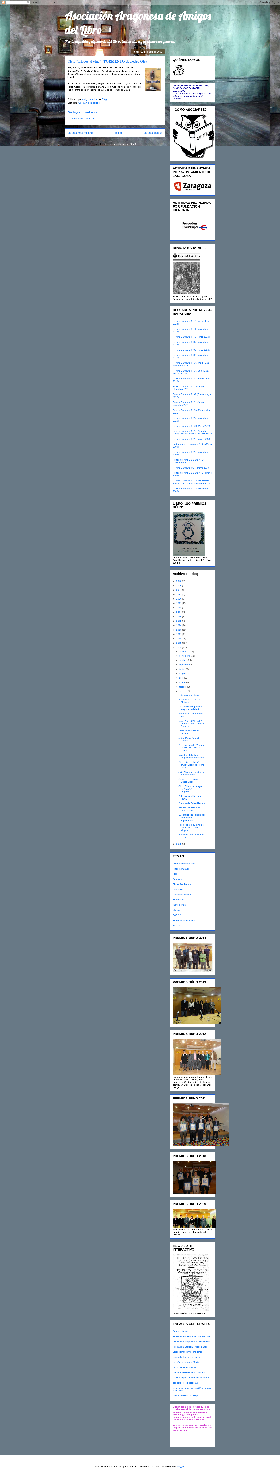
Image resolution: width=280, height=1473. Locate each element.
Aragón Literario (181, 1331)
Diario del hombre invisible (186, 1357)
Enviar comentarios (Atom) (122, 144)
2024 (179, 590)
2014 (179, 625)
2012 (179, 634)
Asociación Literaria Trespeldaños (190, 1346)
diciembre (184, 651)
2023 (179, 594)
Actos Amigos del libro (89, 102)
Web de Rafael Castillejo (185, 1395)
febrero (183, 686)
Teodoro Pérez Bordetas (185, 1382)
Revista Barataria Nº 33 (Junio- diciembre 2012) (188, 388)
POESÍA (177, 915)
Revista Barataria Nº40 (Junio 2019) (191, 336)
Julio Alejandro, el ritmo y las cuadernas (191, 773)
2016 (179, 616)
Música (176, 910)
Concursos (178, 889)
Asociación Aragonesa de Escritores (191, 1341)
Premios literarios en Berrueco (188, 732)
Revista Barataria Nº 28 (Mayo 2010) (191, 426)
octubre (183, 660)
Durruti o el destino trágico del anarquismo (191, 756)
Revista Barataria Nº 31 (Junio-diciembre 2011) (188, 403)
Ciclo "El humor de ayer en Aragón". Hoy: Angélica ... (190, 789)
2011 (179, 638)
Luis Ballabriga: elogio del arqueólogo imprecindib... (191, 818)
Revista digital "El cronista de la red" (191, 1377)
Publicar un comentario (83, 118)
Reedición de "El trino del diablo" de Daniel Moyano (191, 827)
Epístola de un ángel (188, 695)
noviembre (185, 655)
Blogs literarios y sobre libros (187, 1351)
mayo (182, 673)
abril (181, 678)
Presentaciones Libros (184, 920)
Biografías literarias (182, 884)
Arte (175, 874)
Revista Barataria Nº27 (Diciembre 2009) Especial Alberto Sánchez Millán (192, 432)
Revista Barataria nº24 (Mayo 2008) (191, 467)
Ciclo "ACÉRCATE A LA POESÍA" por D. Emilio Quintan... (191, 724)
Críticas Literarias (182, 894)
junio (182, 669)
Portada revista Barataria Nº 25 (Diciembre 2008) (189, 461)
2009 (179, 647)
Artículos (177, 879)
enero (182, 691)
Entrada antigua (152, 132)
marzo (182, 682)
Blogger (180, 1466)
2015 (179, 621)
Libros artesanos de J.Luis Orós (189, 1372)
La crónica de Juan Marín (186, 1362)
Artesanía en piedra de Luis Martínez (192, 1336)
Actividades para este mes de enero (189, 809)
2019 (179, 603)
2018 (179, 607)
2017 (179, 612)
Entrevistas (178, 899)
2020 (179, 598)
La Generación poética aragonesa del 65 (190, 708)
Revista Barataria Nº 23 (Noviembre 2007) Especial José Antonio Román (191, 482)
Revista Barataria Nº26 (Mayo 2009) (191, 439)
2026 (179, 581)
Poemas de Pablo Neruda (191, 803)
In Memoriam (179, 904)
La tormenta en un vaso (185, 1367)
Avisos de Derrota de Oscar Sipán (189, 780)
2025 (179, 585)
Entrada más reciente (80, 132)
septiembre (185, 664)
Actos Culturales (181, 868)
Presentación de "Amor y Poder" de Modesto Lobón (191, 748)
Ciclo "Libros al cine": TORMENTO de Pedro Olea (191, 765)
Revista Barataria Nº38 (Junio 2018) (191, 350)
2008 (179, 844)
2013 (179, 630)
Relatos (177, 925)
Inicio (118, 132)
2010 (179, 643)
